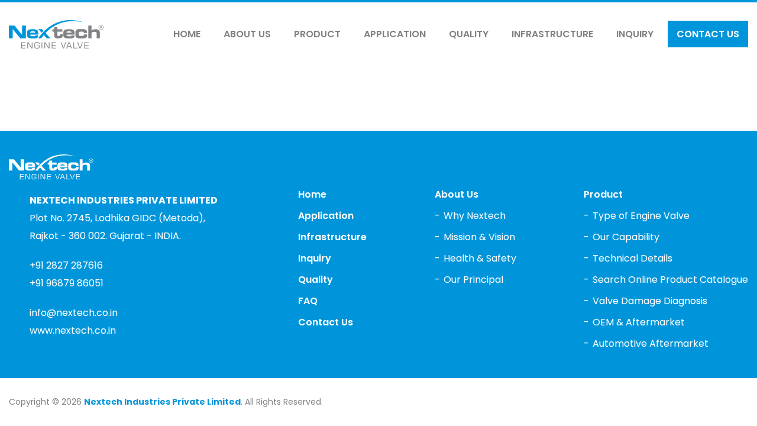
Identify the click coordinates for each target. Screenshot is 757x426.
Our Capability (626, 237)
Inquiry (635, 34)
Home (186, 34)
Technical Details (632, 258)
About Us (247, 34)
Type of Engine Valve (641, 215)
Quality (469, 34)
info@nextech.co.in (74, 313)
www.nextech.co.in (73, 330)
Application (395, 34)
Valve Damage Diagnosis (650, 301)
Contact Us (708, 34)
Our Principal (473, 279)
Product (317, 34)
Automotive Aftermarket (651, 343)
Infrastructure (552, 34)
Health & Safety (480, 258)
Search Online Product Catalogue (670, 279)
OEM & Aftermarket (639, 322)
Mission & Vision (479, 237)
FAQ (308, 301)
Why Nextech (475, 215)
